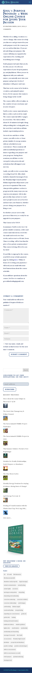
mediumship (24, 628)
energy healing (19, 610)
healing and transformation (11, 621)
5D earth (9, 574)
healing (14, 617)
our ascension (7, 638)
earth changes (21, 603)
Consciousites (22, 670)
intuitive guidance (20, 624)
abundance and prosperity (10, 581)
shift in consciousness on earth (12, 653)
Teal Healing (12, 670)
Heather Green (10, 26)
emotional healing (8, 610)
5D (4, 574)
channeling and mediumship (11, 595)
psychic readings (8, 646)
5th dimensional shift (9, 578)
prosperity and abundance (17, 642)
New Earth (19, 635)
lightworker (7, 628)
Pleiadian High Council (19, 638)
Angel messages (23, 581)
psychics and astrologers (20, 646)
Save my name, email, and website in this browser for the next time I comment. (15, 346)
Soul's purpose (7, 656)
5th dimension (17, 574)
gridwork (23, 613)
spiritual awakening (18, 656)
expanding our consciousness (12, 613)
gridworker (7, 617)
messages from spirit (9, 635)
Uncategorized (8, 660)
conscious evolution (22, 599)
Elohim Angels (16, 606)
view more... (7, 518)
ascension (15, 588)
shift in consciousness (10, 649)
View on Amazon (11, 566)
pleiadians (6, 642)
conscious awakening (9, 599)
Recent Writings (11, 395)
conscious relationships (10, 603)
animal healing (21, 585)
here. (17, 260)
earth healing (7, 606)
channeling (21, 592)
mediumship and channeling (11, 631)
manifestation (15, 628)
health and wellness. (9, 624)
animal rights (7, 588)
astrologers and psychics (10, 592)
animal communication (10, 585)
